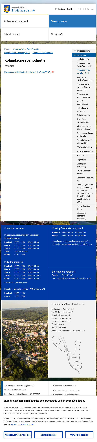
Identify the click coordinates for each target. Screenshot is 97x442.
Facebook (78, 9)
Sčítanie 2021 (82, 155)
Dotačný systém (83, 115)
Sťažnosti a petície (84, 147)
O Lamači (57, 34)
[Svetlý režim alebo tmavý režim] (88, 9)
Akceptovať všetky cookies (18, 435)
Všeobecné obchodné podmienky (81, 216)
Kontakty (61, 9)
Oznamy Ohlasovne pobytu (85, 179)
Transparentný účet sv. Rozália (85, 134)
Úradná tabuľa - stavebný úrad (17, 53)
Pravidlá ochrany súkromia (84, 172)
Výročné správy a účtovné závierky (84, 127)
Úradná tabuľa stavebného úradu (66, 395)
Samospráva (59, 21)
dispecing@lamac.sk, (21, 394)
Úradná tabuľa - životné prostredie (84, 64)
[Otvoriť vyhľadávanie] (92, 9)
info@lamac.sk (64, 315)
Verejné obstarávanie (82, 102)
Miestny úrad (12, 34)
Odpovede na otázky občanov (83, 95)
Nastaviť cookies (48, 435)
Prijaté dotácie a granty (83, 207)
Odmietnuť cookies (79, 435)
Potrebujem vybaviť (16, 21)
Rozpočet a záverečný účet (83, 120)
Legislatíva (81, 160)
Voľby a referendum (85, 151)
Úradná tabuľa (83, 59)
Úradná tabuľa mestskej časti (65, 386)
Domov (7, 49)
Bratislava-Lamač (23, 9)
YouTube (84, 9)
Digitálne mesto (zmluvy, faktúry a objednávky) (84, 87)
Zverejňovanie (33, 49)
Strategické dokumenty (81, 165)
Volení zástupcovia (82, 51)
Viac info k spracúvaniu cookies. (22, 424)
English (69, 9)
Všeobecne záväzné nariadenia (85, 78)
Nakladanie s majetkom (82, 109)
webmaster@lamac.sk (25, 386)
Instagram (81, 9)
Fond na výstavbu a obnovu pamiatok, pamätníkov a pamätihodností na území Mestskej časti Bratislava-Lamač (85, 193)
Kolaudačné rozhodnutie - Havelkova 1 (27, 72)
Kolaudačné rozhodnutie (43, 53)
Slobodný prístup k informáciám (84, 141)
